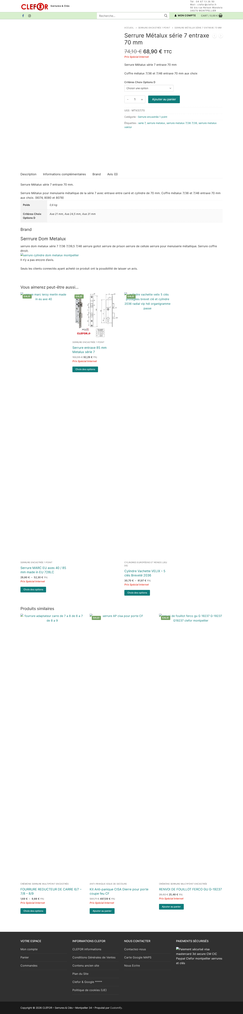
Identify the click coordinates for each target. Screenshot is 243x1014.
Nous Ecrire (132, 965)
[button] (102, 911)
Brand (97, 174)
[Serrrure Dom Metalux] (137, 151)
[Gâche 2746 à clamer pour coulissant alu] (214, 36)
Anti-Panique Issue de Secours (108, 884)
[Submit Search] (165, 15)
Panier (24, 957)
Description (28, 174)
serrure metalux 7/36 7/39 (182, 122)
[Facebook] (23, 15)
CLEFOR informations (86, 949)
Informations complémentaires (64, 174)
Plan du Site (80, 973)
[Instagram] (30, 15)
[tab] (28, 174)
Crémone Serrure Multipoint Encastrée (44, 884)
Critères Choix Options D (139, 82)
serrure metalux (156, 122)
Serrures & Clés (60, 6)
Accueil (129, 27)
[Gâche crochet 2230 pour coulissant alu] (221, 36)
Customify (116, 1007)
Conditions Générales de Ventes (93, 957)
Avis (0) (112, 174)
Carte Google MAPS (137, 957)
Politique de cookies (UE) (89, 990)
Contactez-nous (135, 949)
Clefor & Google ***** (87, 982)
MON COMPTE (186, 15)
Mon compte (29, 949)
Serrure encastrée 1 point (154, 27)
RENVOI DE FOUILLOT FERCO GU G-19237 (190, 889)
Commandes (28, 965)
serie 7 (142, 122)
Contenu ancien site (85, 965)
